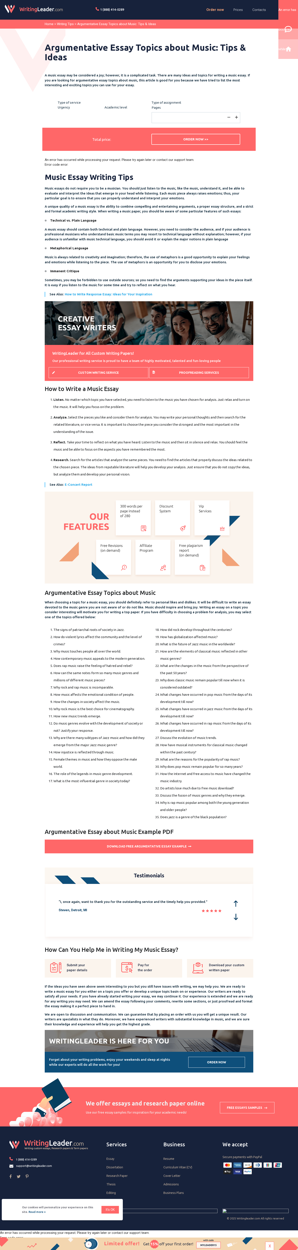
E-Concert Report (78, 484)
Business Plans (173, 1193)
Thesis (111, 1184)
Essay (110, 1158)
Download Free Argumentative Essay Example (147, 846)
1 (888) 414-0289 (112, 9)
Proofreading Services (199, 372)
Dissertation (114, 1167)
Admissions (171, 1184)
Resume (168, 1158)
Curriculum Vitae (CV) (177, 1167)
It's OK (110, 1210)
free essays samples (244, 1107)
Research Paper (117, 1176)
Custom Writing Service (98, 372)
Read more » (37, 1211)
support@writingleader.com (34, 1165)
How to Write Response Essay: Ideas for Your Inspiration (108, 294)
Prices (238, 10)
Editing (111, 1193)
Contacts (259, 10)
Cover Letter (171, 1176)
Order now (215, 10)
